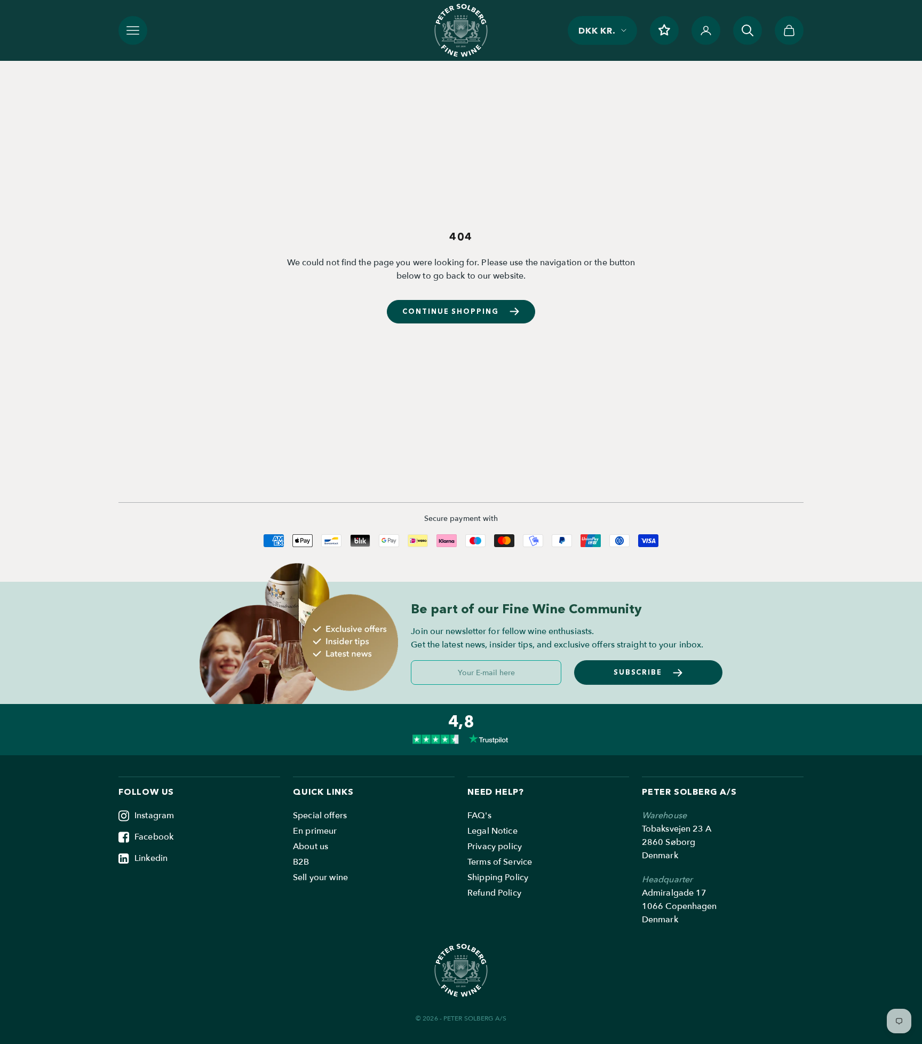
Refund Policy (494, 893)
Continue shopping (450, 311)
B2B (301, 862)
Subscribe (638, 672)
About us (310, 846)
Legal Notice (492, 831)
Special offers (320, 815)
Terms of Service (499, 862)
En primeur (315, 831)
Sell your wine (320, 877)
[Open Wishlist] (664, 30)
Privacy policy (494, 846)
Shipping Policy (497, 877)
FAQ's (479, 815)
